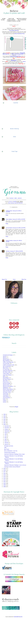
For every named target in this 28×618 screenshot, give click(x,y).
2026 (4, 414)
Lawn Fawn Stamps (7, 374)
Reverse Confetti (6, 383)
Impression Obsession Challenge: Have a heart (14, 454)
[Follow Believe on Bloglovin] (6, 338)
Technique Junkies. (7, 391)
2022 (4, 421)
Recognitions (22, 19)
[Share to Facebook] (21, 201)
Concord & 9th (6, 363)
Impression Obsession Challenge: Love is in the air (15, 465)
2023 (4, 419)
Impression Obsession (8, 370)
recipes (4, 400)
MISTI (4, 376)
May (6, 437)
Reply (7, 215)
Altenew (5, 357)
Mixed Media (6, 377)
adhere (24, 61)
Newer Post (4, 279)
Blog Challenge (6, 360)
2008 (4, 486)
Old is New (5, 380)
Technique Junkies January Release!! (12, 466)
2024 (4, 417)
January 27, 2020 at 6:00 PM (16, 251)
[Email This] (17, 201)
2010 (4, 483)
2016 (4, 473)
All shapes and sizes (8, 445)
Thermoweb (5, 394)
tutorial (4, 401)
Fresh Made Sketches (14, 30)
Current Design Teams (13, 21)
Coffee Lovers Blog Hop (8, 362)
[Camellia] (15, 114)
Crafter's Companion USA (8, 364)
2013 (4, 478)
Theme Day (5, 393)
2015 (4, 475)
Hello (5, 447)
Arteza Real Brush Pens (19, 33)
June (6, 435)
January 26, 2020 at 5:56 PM (19, 227)
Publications (11, 19)
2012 (4, 480)
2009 (4, 484)
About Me (11, 18)
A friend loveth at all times (9, 452)
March (6, 440)
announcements (6, 397)
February (7, 442)
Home (4, 18)
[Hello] (14, 143)
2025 (4, 416)
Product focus (6, 382)
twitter (15, 198)
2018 (4, 470)
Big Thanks (6, 449)
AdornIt (4, 356)
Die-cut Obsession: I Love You (10, 450)
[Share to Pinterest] (22, 201)
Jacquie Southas (9, 240)
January (6, 444)
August (6, 432)
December (7, 426)
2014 (4, 476)
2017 (4, 471)
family (4, 399)
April (6, 439)
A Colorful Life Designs (8, 355)
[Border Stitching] (14, 131)
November (7, 427)
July (6, 434)
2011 (4, 481)
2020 (4, 424)
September (7, 430)
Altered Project (6, 359)
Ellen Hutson (6, 367)
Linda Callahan (9, 219)
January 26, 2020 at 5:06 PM (19, 219)
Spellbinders (5, 387)
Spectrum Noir (6, 384)
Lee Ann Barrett (9, 227)
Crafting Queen (9, 210)
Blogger (16, 406)
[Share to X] (19, 201)
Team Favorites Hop (7, 390)
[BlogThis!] (18, 201)
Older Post (24, 279)
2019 (4, 468)
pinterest (20, 198)
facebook (11, 198)
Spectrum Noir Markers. (8, 386)
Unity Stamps (6, 396)
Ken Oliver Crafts (7, 372)
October (6, 429)
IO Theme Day (6, 369)
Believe (14, 10)
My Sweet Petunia (7, 379)
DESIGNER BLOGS (18, 616)
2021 (4, 422)
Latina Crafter (6, 373)
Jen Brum (8, 251)
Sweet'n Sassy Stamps (8, 389)
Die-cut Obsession (7, 366)
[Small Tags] (14, 168)
